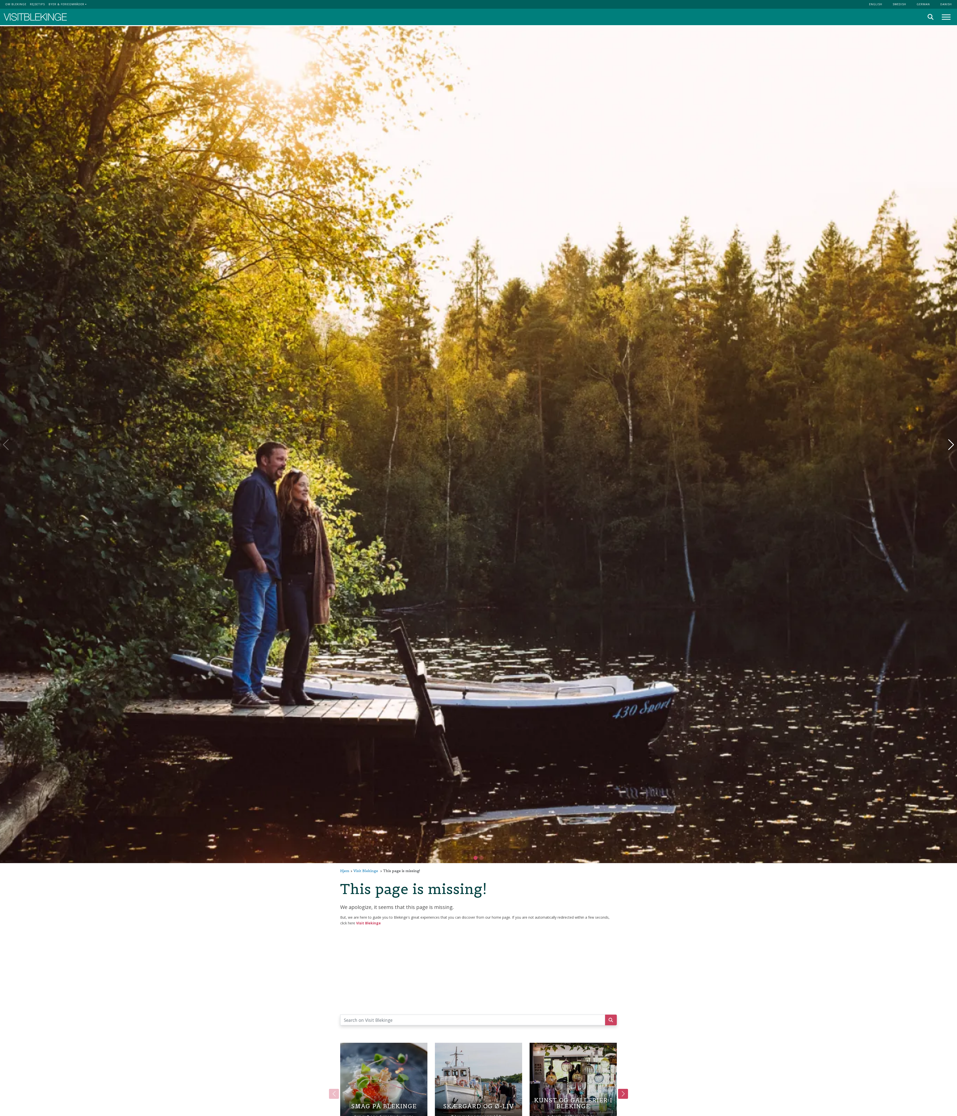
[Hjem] (35, 17)
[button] (481, 858)
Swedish (899, 4)
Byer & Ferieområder (66, 4)
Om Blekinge (15, 4)
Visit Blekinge (365, 871)
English (875, 4)
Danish (946, 4)
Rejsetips (37, 4)
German (923, 4)
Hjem (344, 871)
